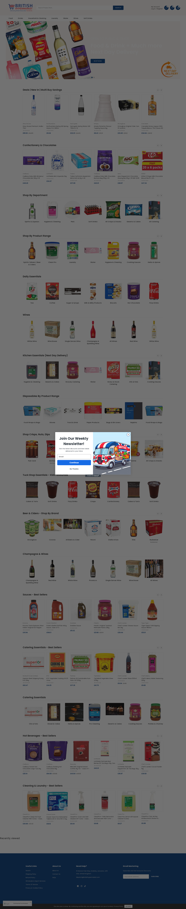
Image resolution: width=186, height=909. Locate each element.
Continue (74, 462)
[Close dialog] (128, 434)
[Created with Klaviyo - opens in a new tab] (93, 476)
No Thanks (74, 469)
